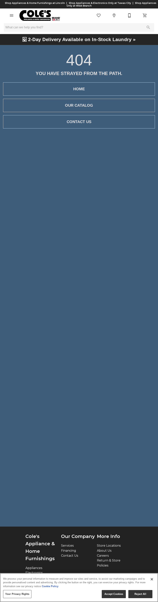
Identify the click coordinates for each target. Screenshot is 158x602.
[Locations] (114, 15)
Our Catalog (79, 105)
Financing (68, 550)
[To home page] (39, 15)
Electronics (34, 573)
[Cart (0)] (145, 15)
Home (79, 89)
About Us (104, 550)
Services (67, 545)
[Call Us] (129, 15)
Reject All (140, 594)
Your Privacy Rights (17, 594)
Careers (103, 555)
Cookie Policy (50, 586)
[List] (98, 15)
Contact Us (79, 122)
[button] (11, 15)
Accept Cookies (113, 594)
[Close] (152, 579)
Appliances (33, 568)
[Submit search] (148, 27)
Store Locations (109, 545)
